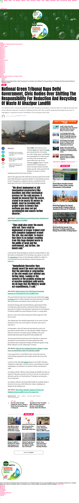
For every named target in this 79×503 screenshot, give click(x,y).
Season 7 (2, 55)
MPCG (69, 0)
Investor (2, 491)
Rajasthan (64, 0)
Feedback (2, 489)
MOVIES (18, 0)
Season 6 (2, 54)
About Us (2, 488)
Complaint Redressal (5, 493)
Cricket (23, 0)
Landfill (24, 396)
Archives (2, 485)
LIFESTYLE (33, 0)
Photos (2, 59)
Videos (2, 45)
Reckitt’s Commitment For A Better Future (11, 76)
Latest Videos (4, 46)
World (5, 0)
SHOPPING (53, 0)
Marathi (74, 0)
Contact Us (3, 494)
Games (47, 0)
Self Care (2, 72)
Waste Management (13, 397)
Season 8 (2, 56)
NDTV (1, 0)
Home (1, 43)
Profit (10, 0)
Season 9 (2, 57)
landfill (35, 162)
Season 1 (2, 48)
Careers (2, 495)
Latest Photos (4, 60)
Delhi (47, 150)
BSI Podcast (3, 77)
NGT (34, 150)
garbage (26, 362)
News (3, 80)
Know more (60, 484)
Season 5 (2, 52)
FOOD (27, 0)
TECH (43, 0)
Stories (2, 75)
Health (1, 73)
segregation (14, 257)
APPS (58, 0)
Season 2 (2, 49)
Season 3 (2, 50)
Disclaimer (3, 490)
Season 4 (2, 51)
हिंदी (14, 0)
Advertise (2, 486)
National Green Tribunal (34, 396)
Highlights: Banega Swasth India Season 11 (11, 44)
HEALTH (39, 0)
